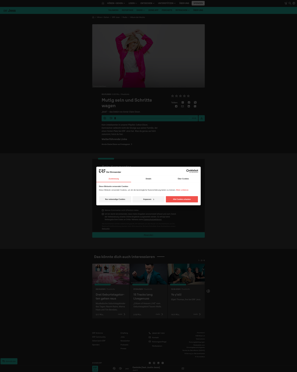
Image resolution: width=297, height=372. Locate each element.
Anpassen (147, 199)
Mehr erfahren (182, 190)
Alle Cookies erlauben (182, 199)
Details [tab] (148, 179)
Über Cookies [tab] (183, 179)
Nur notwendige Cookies (115, 199)
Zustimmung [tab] (114, 179)
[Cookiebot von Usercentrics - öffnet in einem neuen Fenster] (188, 171)
